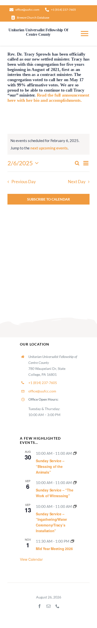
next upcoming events (49, 148)
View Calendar (31, 559)
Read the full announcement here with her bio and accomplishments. (48, 98)
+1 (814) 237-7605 (42, 383)
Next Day (77, 181)
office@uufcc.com (42, 391)
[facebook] (40, 606)
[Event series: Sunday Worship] (75, 453)
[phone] (57, 606)
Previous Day (23, 181)
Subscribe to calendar (48, 199)
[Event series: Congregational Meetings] (72, 541)
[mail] (48, 606)
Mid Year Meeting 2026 (54, 548)
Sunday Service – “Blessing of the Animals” (50, 466)
